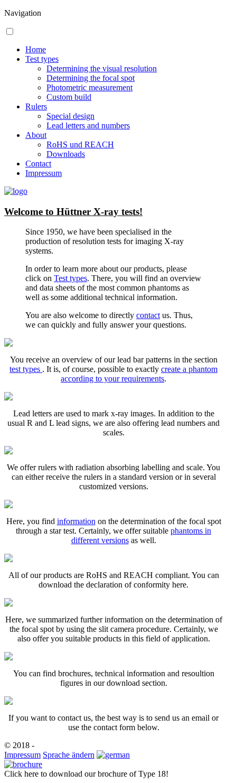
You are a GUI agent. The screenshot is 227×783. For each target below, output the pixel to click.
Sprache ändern (68, 754)
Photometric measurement (89, 87)
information (76, 521)
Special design (70, 115)
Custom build (68, 96)
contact (148, 315)
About (35, 134)
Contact (38, 163)
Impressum (43, 173)
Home (35, 49)
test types (26, 369)
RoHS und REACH (80, 144)
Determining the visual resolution (101, 68)
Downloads (65, 154)
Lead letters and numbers (88, 125)
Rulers (36, 106)
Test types (42, 58)
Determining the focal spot (90, 77)
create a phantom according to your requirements (139, 374)
